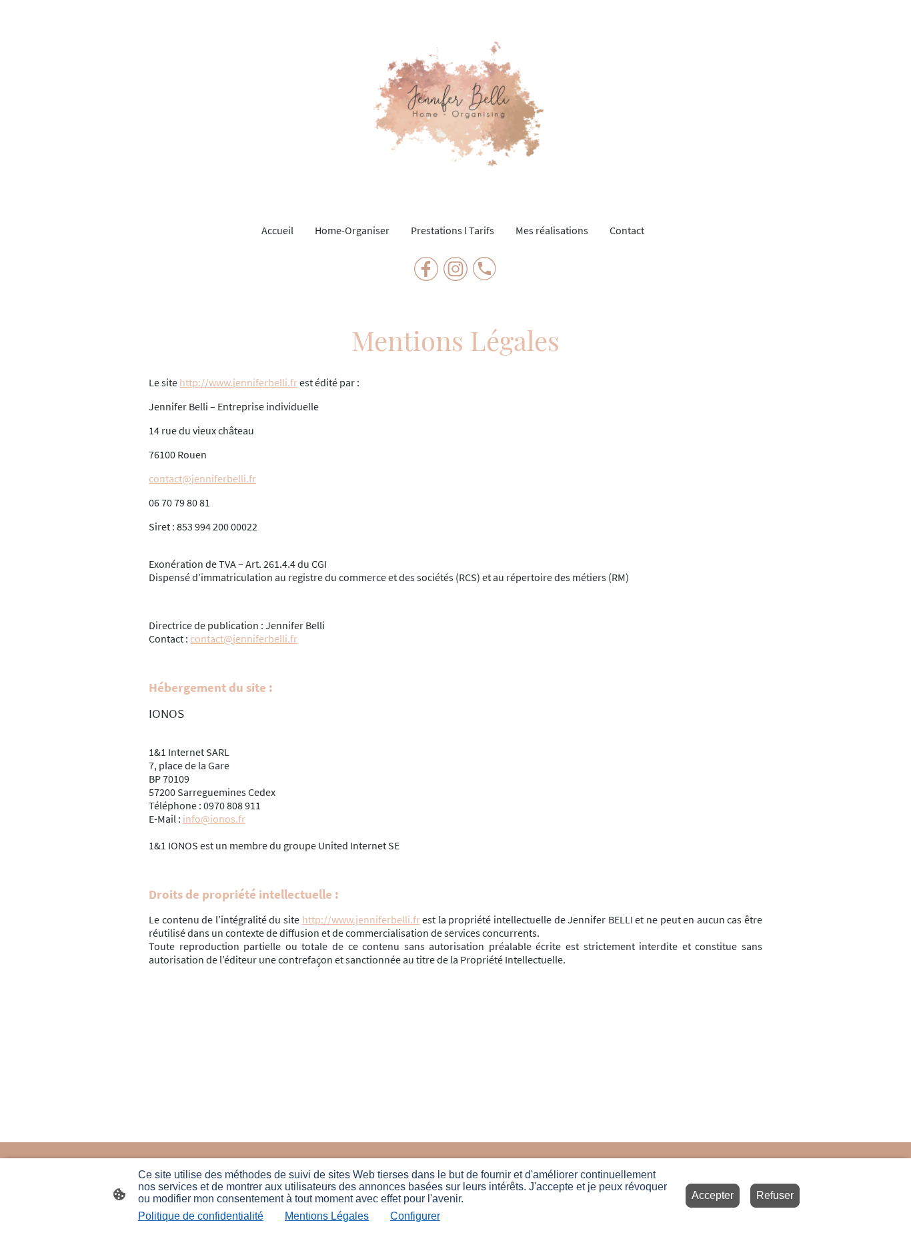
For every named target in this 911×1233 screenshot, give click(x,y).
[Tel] (485, 269)
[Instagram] (455, 269)
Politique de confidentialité (200, 1216)
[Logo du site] (455, 105)
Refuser (775, 1195)
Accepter (713, 1195)
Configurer (415, 1216)
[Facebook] (426, 269)
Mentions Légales (327, 1216)
